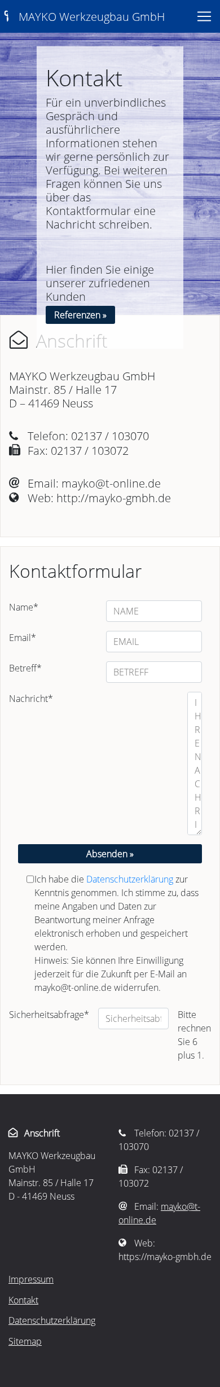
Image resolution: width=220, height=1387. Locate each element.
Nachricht (31, 698)
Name (23, 607)
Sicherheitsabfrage (49, 1014)
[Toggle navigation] (204, 16)
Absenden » (110, 854)
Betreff (25, 668)
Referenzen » (80, 315)
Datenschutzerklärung (129, 879)
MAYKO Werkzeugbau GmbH (82, 16)
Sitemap (25, 1341)
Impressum (31, 1279)
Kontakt (23, 1300)
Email (22, 637)
